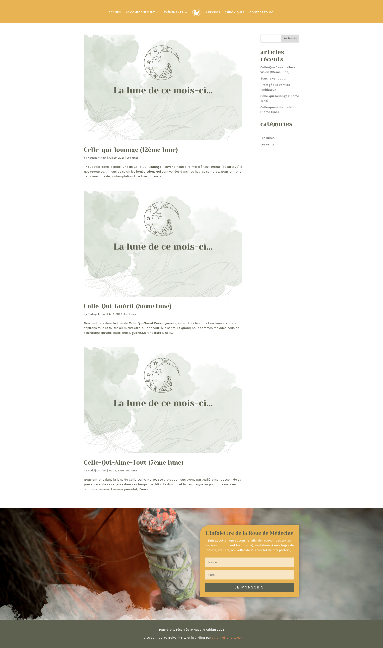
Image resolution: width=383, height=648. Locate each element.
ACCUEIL (115, 12)
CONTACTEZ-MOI (261, 12)
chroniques (235, 12)
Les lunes (132, 157)
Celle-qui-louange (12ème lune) (131, 149)
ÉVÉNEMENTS (174, 12)
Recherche (290, 38)
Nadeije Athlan (97, 157)
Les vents (267, 144)
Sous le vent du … (273, 78)
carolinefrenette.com (228, 637)
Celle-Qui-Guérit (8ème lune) (128, 306)
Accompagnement (140, 12)
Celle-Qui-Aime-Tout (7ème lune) (134, 462)
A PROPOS (212, 12)
